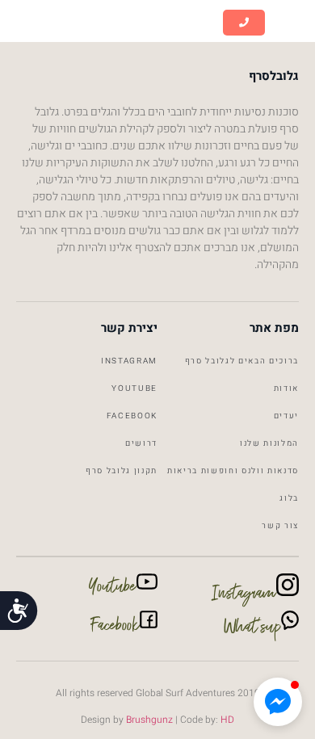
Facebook (115, 628)
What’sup (252, 630)
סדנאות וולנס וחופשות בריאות (233, 471)
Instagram (129, 361)
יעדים (286, 416)
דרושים (141, 443)
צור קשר (280, 525)
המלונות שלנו (269, 443)
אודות (286, 388)
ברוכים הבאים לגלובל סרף (242, 361)
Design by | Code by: (157, 719)
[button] (290, 23)
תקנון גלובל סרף (122, 471)
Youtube (112, 589)
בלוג (289, 498)
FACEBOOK (132, 416)
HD (227, 719)
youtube (134, 388)
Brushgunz (148, 719)
